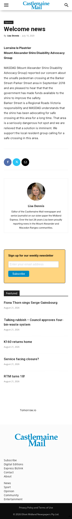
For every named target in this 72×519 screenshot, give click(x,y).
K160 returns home (18, 342)
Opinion (8, 22)
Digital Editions (13, 464)
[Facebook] (8, 162)
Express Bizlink (13, 468)
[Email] (25, 162)
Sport (7, 487)
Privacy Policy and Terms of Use (36, 507)
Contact (9, 472)
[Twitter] (16, 162)
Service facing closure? (21, 359)
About (8, 476)
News (7, 483)
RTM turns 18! (14, 376)
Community (11, 495)
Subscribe (10, 460)
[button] (6, 5)
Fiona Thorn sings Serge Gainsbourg (30, 302)
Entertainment (13, 499)
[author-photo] (36, 200)
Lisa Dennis (13, 35)
